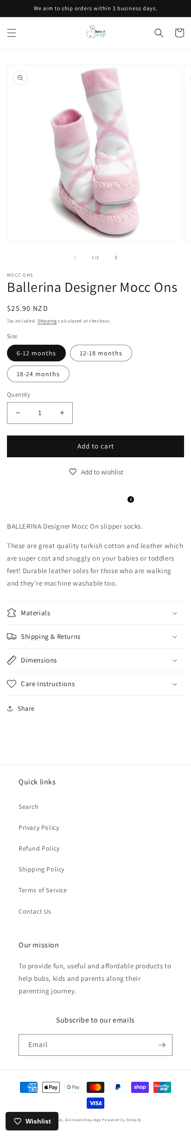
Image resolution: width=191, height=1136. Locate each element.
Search (29, 806)
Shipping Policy (41, 869)
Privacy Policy (39, 827)
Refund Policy (39, 848)
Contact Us (35, 911)
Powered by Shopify (121, 1119)
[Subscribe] (162, 1045)
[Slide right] (116, 257)
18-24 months (38, 374)
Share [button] (26, 708)
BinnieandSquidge (83, 1119)
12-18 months (101, 353)
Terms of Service (43, 890)
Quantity (18, 394)
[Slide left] (75, 257)
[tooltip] (130, 499)
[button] (11, 33)
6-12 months (36, 353)
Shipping (47, 321)
